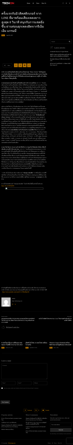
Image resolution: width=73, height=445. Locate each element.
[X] (69, 3)
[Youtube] (43, 410)
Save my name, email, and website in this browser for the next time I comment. (21, 388)
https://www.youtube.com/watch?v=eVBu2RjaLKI (15, 292)
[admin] (6, 302)
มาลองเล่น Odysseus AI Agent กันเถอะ (59, 51)
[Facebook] (63, 3)
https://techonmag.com (17, 301)
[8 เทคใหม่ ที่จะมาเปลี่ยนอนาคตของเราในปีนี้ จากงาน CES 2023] (12, 335)
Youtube (47, 410)
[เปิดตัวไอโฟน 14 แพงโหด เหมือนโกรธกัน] (36, 335)
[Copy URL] (29, 65)
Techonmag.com (11, 443)
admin (13, 298)
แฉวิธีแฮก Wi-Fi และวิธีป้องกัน (8, 422)
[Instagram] (66, 3)
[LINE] (25, 65)
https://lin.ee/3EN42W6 (7, 186)
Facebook (30, 410)
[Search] (69, 42)
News (3, 35)
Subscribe (61, 430)
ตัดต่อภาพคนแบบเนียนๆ (7, 429)
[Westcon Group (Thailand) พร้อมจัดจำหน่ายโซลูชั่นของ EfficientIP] (60, 335)
